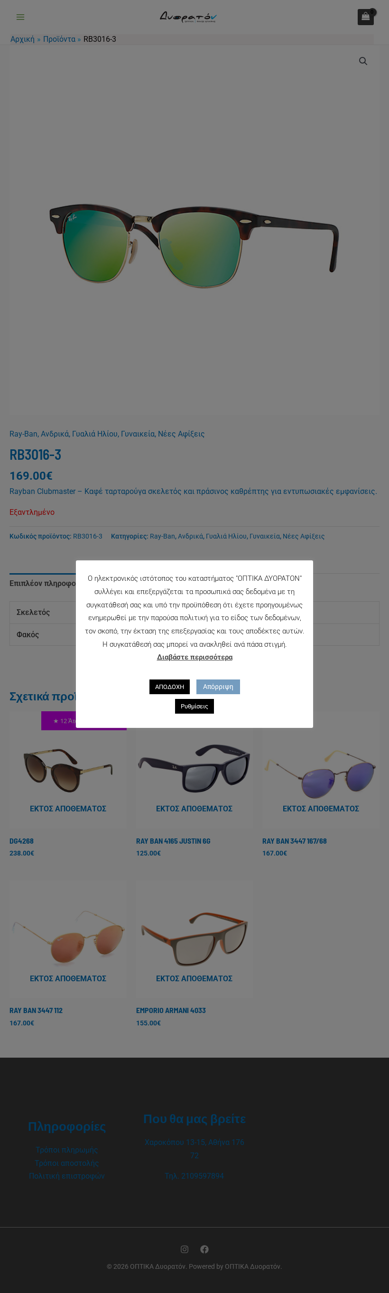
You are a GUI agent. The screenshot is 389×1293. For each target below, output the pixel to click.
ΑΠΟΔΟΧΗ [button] (169, 686)
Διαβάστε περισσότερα (194, 657)
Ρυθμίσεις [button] (194, 706)
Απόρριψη (218, 686)
